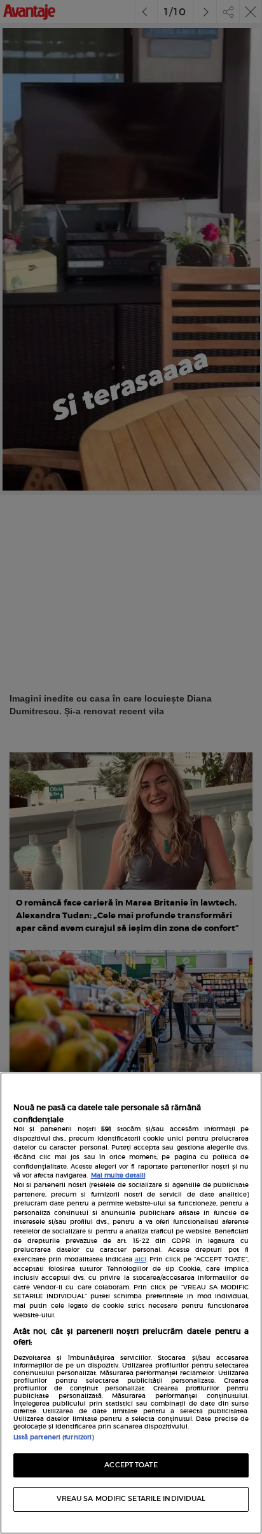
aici (140, 1259)
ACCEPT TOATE (130, 1465)
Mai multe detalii (118, 1175)
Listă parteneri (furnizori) (53, 1437)
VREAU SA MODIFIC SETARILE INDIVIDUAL (131, 1499)
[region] (131, 1303)
